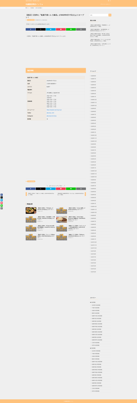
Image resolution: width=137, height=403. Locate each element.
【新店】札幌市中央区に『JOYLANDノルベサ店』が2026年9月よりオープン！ (100, 44)
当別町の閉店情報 (95, 356)
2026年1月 (93, 96)
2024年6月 (93, 153)
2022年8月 (93, 218)
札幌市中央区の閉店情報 (97, 361)
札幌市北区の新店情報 (96, 318)
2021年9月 (93, 251)
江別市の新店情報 (31, 19)
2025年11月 (94, 102)
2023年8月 (93, 182)
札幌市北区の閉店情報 (96, 364)
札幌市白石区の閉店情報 (97, 380)
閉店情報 (93, 348)
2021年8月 (93, 254)
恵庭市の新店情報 (95, 313)
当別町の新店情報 (95, 310)
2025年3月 (93, 126)
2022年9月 (93, 215)
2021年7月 (93, 257)
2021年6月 (93, 260)
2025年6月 (93, 117)
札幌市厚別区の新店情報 (97, 323)
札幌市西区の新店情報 (96, 337)
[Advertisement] (55, 52)
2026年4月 (93, 87)
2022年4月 (93, 230)
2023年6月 (93, 188)
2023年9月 (93, 179)
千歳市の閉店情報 (95, 353)
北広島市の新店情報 (96, 305)
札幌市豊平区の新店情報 (97, 340)
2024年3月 (93, 162)
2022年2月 (93, 236)
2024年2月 (93, 165)
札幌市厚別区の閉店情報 (97, 369)
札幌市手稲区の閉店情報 (97, 372)
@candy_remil (50, 113)
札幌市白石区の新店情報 (97, 334)
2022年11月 (94, 209)
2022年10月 (94, 212)
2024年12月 (94, 135)
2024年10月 (94, 141)
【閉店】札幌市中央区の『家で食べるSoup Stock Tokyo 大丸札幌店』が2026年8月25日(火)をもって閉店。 (100, 35)
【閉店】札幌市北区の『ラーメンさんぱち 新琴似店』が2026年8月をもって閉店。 (100, 40)
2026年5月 (93, 84)
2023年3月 (93, 197)
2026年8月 (93, 75)
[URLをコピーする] (81, 29)
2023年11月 (94, 173)
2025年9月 (93, 108)
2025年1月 (93, 132)
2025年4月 (93, 123)
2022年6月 (93, 224)
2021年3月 (93, 268)
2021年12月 (94, 242)
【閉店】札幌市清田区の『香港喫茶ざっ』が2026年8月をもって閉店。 (100, 25)
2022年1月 (93, 239)
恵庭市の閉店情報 (95, 359)
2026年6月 (93, 81)
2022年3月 (93, 233)
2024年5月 (93, 156)
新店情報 (93, 302)
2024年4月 (93, 159)
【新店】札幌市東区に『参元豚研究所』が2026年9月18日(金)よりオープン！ (99, 30)
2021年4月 (93, 266)
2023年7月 (93, 185)
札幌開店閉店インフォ (34, 4)
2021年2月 (93, 271)
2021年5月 (93, 263)
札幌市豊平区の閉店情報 (97, 385)
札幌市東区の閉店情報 (96, 375)
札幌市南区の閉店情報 (96, 367)
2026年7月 (93, 78)
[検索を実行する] (109, 15)
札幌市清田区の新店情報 (97, 332)
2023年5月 (93, 191)
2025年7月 (93, 114)
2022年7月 (93, 221)
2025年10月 (94, 105)
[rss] (108, 1)
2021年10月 (94, 248)
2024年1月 (93, 168)
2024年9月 (93, 144)
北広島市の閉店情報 (96, 351)
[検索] (110, 1)
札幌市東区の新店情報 (96, 329)
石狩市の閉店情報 (95, 391)
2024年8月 (93, 147)
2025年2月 (93, 129)
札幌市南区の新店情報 (96, 321)
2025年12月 (94, 99)
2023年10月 (94, 176)
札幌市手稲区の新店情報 (97, 326)
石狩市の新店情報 (95, 345)
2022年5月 (93, 227)
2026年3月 (93, 90)
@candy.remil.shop (51, 116)
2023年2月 (93, 200)
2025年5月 (93, 120)
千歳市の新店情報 (95, 307)
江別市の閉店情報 (95, 388)
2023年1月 (93, 203)
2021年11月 (94, 245)
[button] (30, 29)
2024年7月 (93, 150)
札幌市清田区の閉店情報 (97, 377)
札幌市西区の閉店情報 (96, 383)
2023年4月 (93, 194)
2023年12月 (94, 171)
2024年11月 (94, 138)
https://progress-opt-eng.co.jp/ (54, 110)
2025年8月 (93, 111)
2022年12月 (94, 206)
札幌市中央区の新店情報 (97, 315)
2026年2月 (93, 93)
